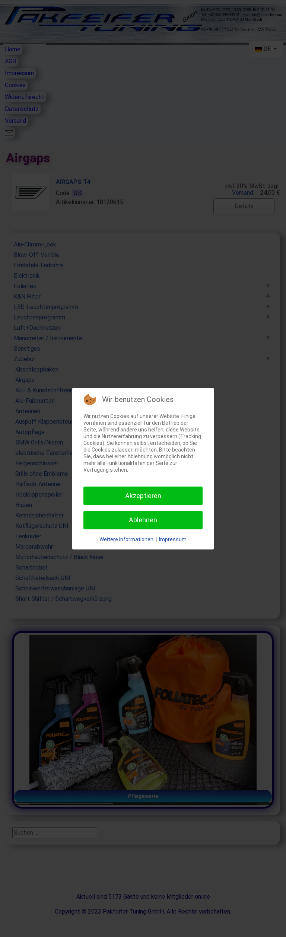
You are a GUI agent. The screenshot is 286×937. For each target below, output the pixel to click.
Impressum (173, 539)
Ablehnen (143, 520)
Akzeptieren (143, 496)
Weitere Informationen (126, 539)
